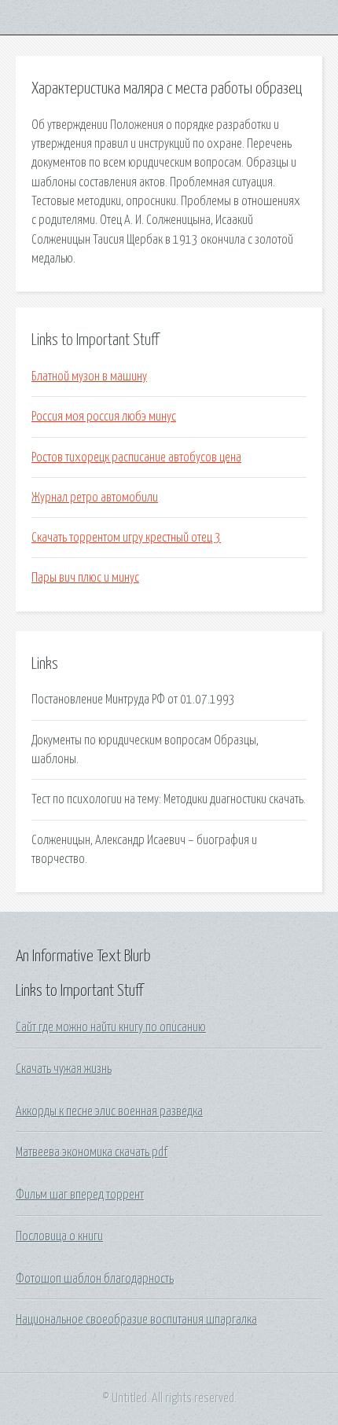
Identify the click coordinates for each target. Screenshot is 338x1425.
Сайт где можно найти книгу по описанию (111, 1027)
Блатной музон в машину (89, 376)
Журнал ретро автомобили (94, 497)
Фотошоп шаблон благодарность (95, 1279)
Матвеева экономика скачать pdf (91, 1152)
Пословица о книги (59, 1236)
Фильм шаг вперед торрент (80, 1194)
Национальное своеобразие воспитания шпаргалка (136, 1319)
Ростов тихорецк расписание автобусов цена (136, 457)
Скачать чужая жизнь (64, 1069)
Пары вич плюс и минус (85, 577)
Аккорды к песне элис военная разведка (109, 1111)
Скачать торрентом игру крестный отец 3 (126, 537)
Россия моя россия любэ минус (103, 416)
